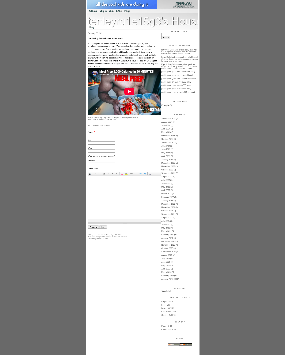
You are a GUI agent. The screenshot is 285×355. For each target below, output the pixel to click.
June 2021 (165, 224)
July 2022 (165, 180)
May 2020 (165, 265)
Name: (91, 132)
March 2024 (166, 132)
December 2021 (168, 204)
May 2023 (165, 153)
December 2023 (168, 136)
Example (165, 105)
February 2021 (167, 235)
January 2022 (167, 200)
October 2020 (167, 248)
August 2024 (166, 122)
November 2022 (168, 166)
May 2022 (165, 187)
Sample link (166, 291)
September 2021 (168, 214)
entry (187, 54)
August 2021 (166, 217)
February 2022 (167, 197)
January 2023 (167, 159)
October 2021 (167, 211)
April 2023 (165, 156)
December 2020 (168, 241)
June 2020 (165, 262)
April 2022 (165, 190)
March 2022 (166, 194)
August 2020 (166, 255)
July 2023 (165, 146)
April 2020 (165, 269)
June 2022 (165, 183)
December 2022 (168, 163)
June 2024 (165, 125)
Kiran (163, 57)
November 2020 (168, 245)
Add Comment (133, 117)
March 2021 (166, 231)
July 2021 (165, 221)
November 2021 (168, 207)
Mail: (90, 140)
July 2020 (165, 258)
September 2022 (168, 173)
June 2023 (165, 149)
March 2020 (166, 272)
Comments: (93, 169)
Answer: (91, 161)
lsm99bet (165, 50)
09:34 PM (112, 117)
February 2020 (167, 276)
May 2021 (165, 228)
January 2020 (167, 279)
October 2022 (167, 170)
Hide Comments (93, 125)
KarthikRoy (166, 64)
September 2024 (168, 118)
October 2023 (167, 139)
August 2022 (166, 176)
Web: (90, 148)
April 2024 (165, 129)
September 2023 (168, 142)
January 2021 (167, 238)
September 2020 (168, 252)
